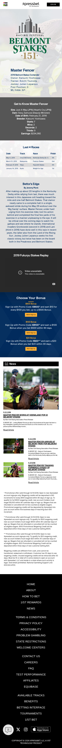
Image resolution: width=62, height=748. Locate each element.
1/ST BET (31, 719)
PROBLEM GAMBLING (31, 635)
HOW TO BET (31, 596)
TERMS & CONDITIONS (31, 617)
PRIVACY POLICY (31, 623)
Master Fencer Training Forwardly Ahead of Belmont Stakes (41, 467)
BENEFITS (31, 701)
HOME (31, 584)
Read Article (8, 430)
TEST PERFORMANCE (31, 674)
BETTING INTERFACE (31, 707)
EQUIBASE (31, 686)
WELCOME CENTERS (31, 647)
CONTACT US (31, 656)
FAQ (31, 668)
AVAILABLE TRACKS (31, 695)
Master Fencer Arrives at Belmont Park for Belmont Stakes (42, 444)
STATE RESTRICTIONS (31, 641)
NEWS (31, 608)
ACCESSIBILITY (31, 629)
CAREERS (31, 662)
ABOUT (31, 590)
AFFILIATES (31, 680)
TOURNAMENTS (31, 713)
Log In (53, 4)
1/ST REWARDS (31, 602)
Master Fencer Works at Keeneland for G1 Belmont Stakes (25, 416)
